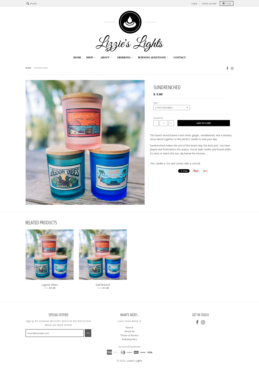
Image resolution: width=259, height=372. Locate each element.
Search (129, 327)
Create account (209, 3)
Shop (89, 57)
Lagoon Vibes (49, 284)
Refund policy (129, 339)
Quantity (158, 118)
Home (77, 57)
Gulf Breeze (103, 284)
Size (155, 103)
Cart (228, 3)
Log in (194, 3)
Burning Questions (152, 57)
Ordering (124, 57)
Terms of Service (129, 335)
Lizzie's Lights (134, 360)
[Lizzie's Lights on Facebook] (227, 68)
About (105, 57)
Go (88, 333)
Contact (179, 57)
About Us (129, 331)
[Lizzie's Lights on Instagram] (232, 68)
